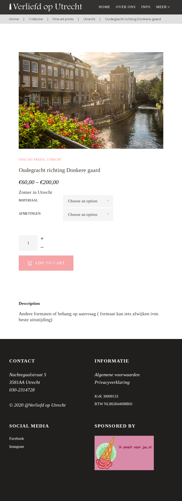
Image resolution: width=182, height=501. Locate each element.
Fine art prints (63, 19)
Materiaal (28, 200)
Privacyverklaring (112, 382)
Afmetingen (30, 213)
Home (104, 7)
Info (145, 7)
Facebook (16, 438)
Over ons (126, 7)
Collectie (36, 19)
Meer (161, 7)
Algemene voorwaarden (117, 374)
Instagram (16, 447)
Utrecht (89, 19)
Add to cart (50, 263)
